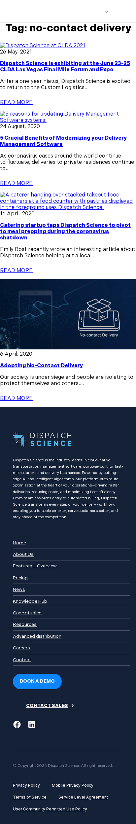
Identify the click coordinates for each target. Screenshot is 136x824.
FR (104, 11)
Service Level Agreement (83, 797)
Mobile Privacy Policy (72, 785)
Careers (21, 648)
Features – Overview (35, 566)
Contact (22, 660)
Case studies (27, 613)
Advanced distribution (37, 636)
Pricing (20, 578)
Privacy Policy (26, 785)
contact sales (47, 705)
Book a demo (37, 681)
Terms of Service (30, 797)
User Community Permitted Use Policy (50, 808)
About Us (23, 554)
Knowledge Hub (30, 601)
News (19, 589)
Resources (25, 624)
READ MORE (16, 102)
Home (19, 543)
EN (91, 11)
